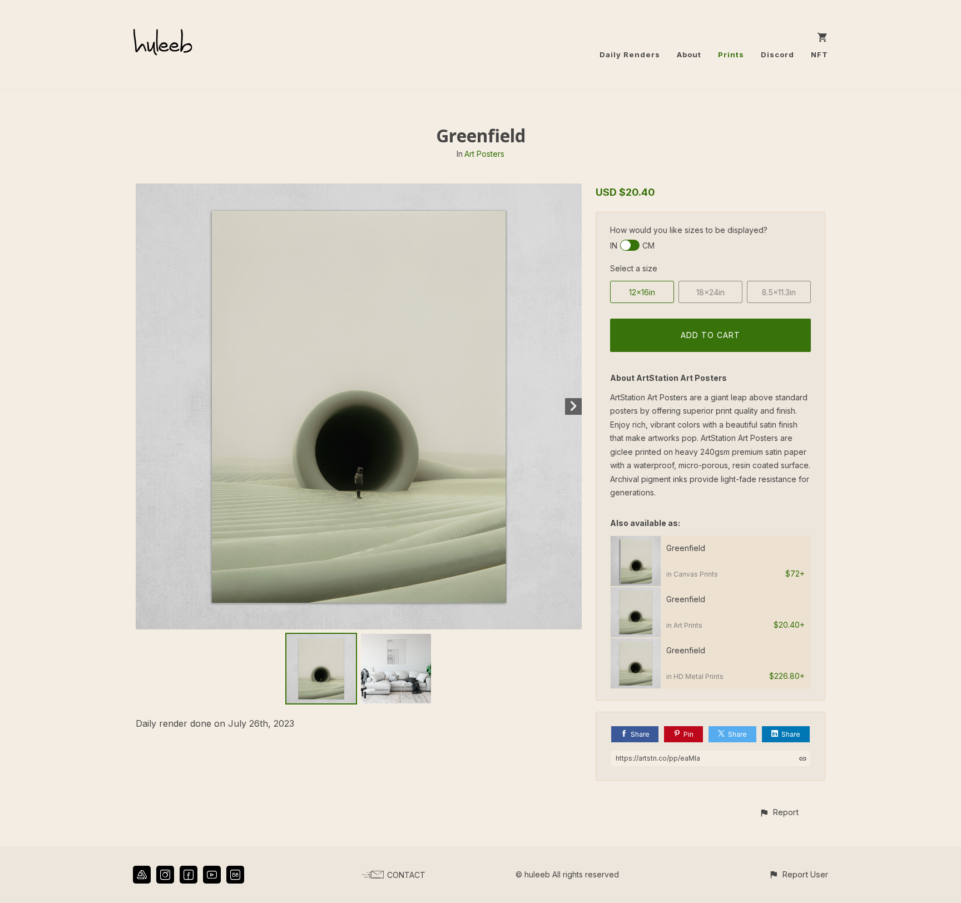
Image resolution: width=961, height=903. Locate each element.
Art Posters (484, 153)
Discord (777, 54)
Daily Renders (630, 54)
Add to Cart (710, 335)
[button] (779, 812)
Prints (731, 54)
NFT (819, 54)
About (689, 54)
